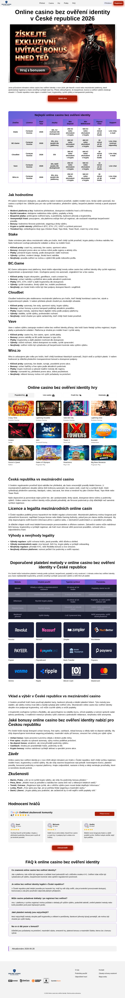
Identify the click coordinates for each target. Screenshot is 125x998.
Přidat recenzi (104, 814)
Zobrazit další (62, 848)
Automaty (102, 395)
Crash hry (74, 395)
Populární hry (20, 395)
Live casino (47, 395)
